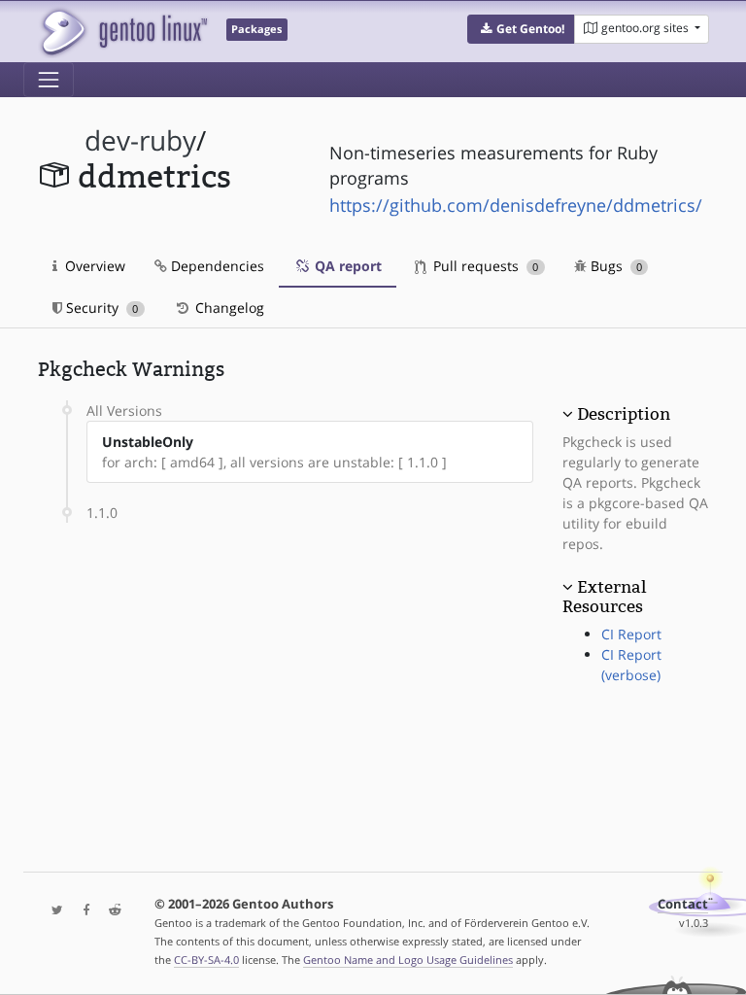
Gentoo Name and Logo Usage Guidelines (408, 959)
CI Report (631, 634)
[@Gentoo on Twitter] (52, 911)
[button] (521, 29)
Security (100, 307)
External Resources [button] (604, 596)
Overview (93, 266)
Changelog (227, 307)
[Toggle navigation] (48, 79)
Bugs (614, 266)
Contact (683, 904)
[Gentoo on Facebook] (81, 911)
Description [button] (623, 414)
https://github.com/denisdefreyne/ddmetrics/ (515, 205)
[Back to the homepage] (122, 31)
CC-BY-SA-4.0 (206, 959)
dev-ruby (140, 140)
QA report (346, 266)
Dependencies (215, 266)
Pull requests (483, 266)
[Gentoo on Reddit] (109, 911)
